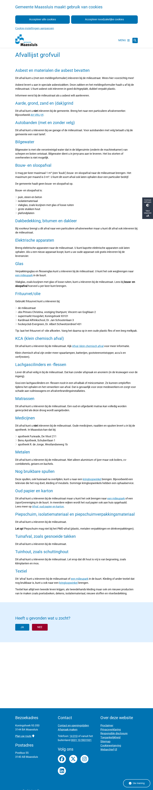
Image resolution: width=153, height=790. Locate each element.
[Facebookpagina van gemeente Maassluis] (62, 759)
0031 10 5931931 (81, 740)
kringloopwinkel (92, 479)
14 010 (73, 736)
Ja (22, 627)
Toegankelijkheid (110, 737)
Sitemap (105, 741)
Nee (39, 627)
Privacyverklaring (110, 729)
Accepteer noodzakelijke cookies (104, 19)
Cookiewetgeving (110, 745)
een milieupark (24, 275)
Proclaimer (106, 725)
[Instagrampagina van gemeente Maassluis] (85, 759)
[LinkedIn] (62, 771)
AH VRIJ (35, 114)
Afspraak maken (67, 729)
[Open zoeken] (135, 40)
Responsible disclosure (114, 733)
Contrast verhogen (147, 201)
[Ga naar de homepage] (26, 40)
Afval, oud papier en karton (48, 506)
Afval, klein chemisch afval (88, 346)
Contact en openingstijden (73, 725)
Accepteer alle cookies (42, 19)
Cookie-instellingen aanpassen (34, 28)
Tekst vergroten (148, 212)
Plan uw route (23, 736)
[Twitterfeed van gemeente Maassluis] (73, 759)
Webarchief (107, 749)
